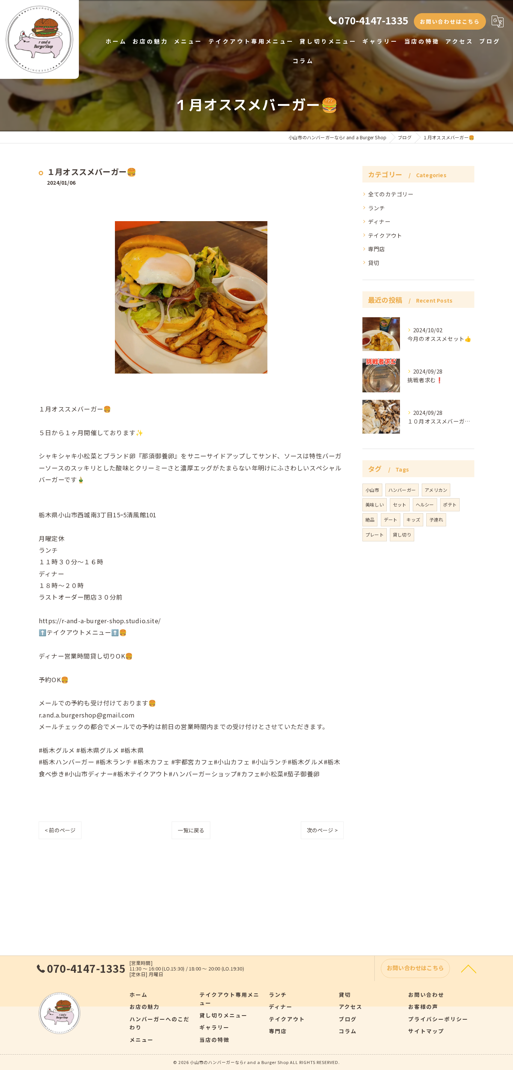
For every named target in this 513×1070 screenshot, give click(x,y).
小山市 (372, 490)
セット (400, 504)
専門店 (376, 249)
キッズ (413, 519)
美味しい (374, 504)
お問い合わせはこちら (450, 21)
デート (391, 519)
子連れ (436, 519)
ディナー (379, 221)
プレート (374, 534)
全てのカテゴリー (391, 194)
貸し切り (402, 534)
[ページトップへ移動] (468, 968)
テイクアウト (385, 235)
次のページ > (322, 830)
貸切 (373, 263)
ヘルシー (425, 504)
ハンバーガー (402, 490)
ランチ (376, 208)
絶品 (369, 519)
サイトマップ (426, 1031)
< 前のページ (60, 830)
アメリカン (436, 490)
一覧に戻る (191, 830)
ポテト (450, 504)
